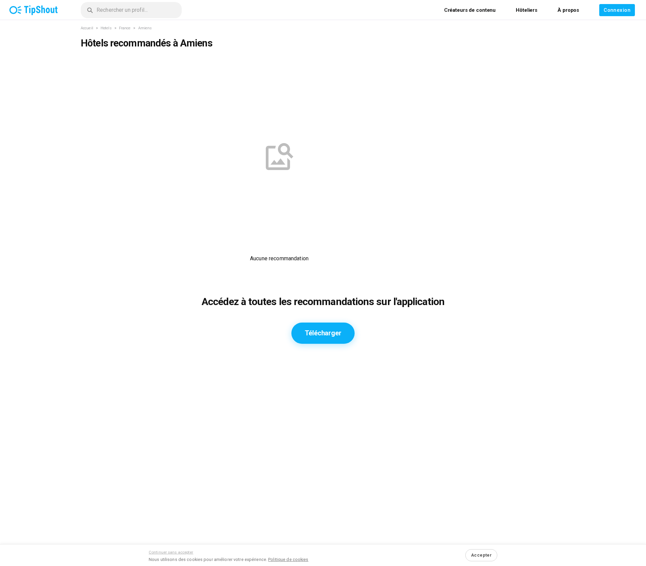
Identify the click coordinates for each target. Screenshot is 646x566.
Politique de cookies (288, 559)
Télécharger (323, 333)
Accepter (481, 555)
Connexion (617, 10)
